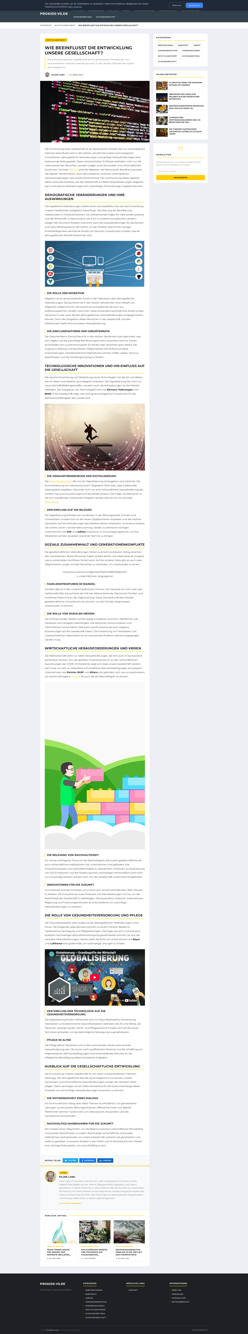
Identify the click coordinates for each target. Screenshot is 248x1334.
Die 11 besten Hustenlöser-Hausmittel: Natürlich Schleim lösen (185, 131)
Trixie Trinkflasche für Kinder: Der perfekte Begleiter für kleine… (58, 1253)
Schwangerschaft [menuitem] (105, 17)
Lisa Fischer (89, 1258)
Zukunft (75, 676)
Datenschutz (179, 1298)
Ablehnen (177, 5)
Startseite (45, 25)
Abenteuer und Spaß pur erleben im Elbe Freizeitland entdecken (184, 96)
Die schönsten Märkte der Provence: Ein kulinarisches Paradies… (94, 1253)
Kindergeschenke (191, 51)
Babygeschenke (165, 45)
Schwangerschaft (167, 61)
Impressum (177, 1294)
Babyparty (183, 45)
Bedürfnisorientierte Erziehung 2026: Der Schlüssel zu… (186, 107)
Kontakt (133, 1290)
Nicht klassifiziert (65, 25)
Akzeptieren (194, 5)
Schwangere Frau (191, 56)
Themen (73, 169)
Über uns (176, 1290)
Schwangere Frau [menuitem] (82, 17)
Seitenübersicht (180, 1302)
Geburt (196, 45)
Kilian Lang (67, 1176)
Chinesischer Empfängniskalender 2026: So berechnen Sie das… (184, 119)
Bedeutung (51, 502)
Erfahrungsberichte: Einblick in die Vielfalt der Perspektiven (129, 1252)
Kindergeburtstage (168, 51)
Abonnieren (180, 177)
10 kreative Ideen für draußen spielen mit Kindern (185, 83)
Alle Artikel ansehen (70, 1203)
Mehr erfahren (75, 6)
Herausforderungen (60, 481)
